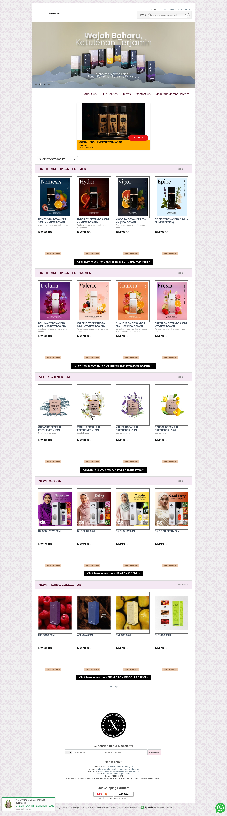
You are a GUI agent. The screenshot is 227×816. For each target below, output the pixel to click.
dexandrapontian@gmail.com (116, 774)
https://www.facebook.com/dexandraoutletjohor (119, 769)
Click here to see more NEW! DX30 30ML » (113, 573)
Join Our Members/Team (172, 94)
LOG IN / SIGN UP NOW (172, 9)
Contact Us (143, 94)
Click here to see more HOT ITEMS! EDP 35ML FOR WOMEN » (113, 365)
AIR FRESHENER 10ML (113, 377)
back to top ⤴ (113, 686)
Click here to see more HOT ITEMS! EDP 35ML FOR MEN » (113, 261)
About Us (90, 94)
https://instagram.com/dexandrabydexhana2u (118, 771)
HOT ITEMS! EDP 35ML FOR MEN (113, 169)
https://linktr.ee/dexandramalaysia (118, 767)
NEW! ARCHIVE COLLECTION (113, 584)
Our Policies (110, 94)
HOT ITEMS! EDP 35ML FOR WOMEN (113, 273)
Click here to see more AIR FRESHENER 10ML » (113, 469)
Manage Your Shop (62, 808)
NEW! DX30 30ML (113, 481)
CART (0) (188, 9)
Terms (127, 94)
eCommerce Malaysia (163, 808)
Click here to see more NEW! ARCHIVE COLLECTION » (113, 677)
